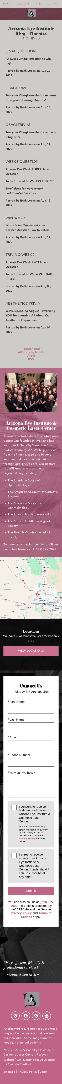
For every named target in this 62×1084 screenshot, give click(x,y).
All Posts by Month (31, 352)
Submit (31, 890)
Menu (6, 4)
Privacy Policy (27, 838)
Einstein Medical (19, 1064)
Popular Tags (31, 349)
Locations (23, 4)
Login (44, 1072)
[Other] (15, 1015)
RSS (31, 359)
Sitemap (9, 1072)
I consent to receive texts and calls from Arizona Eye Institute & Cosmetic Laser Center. (34, 824)
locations (9, 445)
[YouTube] (46, 1015)
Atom (31, 356)
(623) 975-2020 (45, 549)
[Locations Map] (31, 588)
